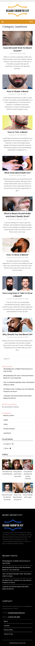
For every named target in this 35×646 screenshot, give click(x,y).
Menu (31, 22)
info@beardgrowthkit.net (16, 613)
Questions (7, 433)
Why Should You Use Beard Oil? (17, 334)
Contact (7, 626)
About (6, 621)
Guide (6, 420)
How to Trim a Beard (17, 132)
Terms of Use (8, 634)
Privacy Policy (8, 630)
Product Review (9, 429)
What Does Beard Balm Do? (17, 172)
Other (6, 424)
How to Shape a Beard (17, 91)
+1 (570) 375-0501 (14, 617)
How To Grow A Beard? (17, 254)
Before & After (9, 415)
